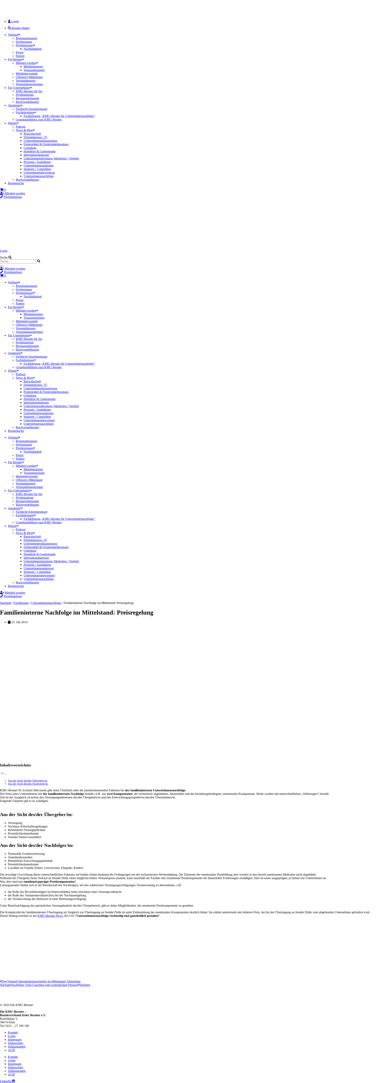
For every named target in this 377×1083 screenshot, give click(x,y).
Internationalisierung (36, 155)
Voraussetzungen (34, 70)
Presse (20, 52)
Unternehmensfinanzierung (40, 140)
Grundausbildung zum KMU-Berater (39, 119)
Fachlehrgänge (25, 112)
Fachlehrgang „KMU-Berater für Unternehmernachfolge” (59, 116)
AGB (11, 1050)
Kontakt (13, 1032)
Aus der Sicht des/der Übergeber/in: (28, 780)
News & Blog (24, 130)
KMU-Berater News (50, 915)
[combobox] (18, 261)
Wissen (12, 123)
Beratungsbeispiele (27, 98)
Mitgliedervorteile (27, 73)
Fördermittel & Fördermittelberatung (46, 144)
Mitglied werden (26, 63)
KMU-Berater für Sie (29, 91)
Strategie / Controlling (37, 169)
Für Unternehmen (19, 87)
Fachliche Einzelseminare (31, 109)
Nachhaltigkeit (33, 48)
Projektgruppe (24, 45)
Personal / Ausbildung (37, 162)
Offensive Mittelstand (29, 77)
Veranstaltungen (26, 80)
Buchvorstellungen (27, 102)
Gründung (30, 147)
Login (3, 250)
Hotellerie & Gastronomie (40, 151)
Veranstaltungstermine (29, 84)
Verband (13, 34)
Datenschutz (15, 1043)
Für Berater (15, 59)
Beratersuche (16, 183)
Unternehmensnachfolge (39, 176)
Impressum (14, 1039)
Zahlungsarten (17, 1046)
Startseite (5, 603)
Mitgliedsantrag (33, 66)
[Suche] (1, 266)
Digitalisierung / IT (35, 137)
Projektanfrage (25, 94)
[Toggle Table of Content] (3, 774)
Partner (20, 56)
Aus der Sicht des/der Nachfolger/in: (28, 783)
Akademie (14, 105)
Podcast (20, 126)
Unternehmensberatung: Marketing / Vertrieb (51, 158)
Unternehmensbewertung (39, 172)
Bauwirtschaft (32, 133)
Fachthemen (21, 603)
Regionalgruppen (26, 38)
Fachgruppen (24, 41)
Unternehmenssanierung (39, 165)
